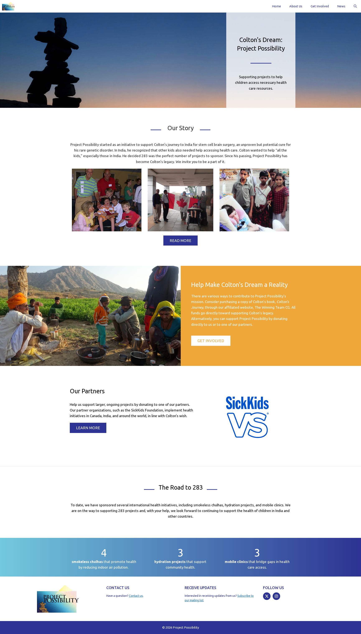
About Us (295, 6)
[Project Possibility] (8, 6)
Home (276, 6)
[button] (355, 6)
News (341, 6)
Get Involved (320, 6)
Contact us (136, 595)
